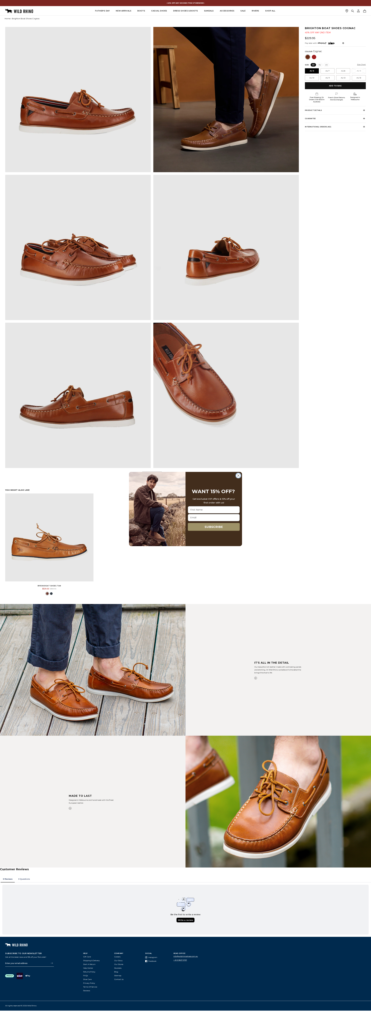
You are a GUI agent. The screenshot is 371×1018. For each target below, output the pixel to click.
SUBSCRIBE (214, 527)
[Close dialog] (238, 475)
